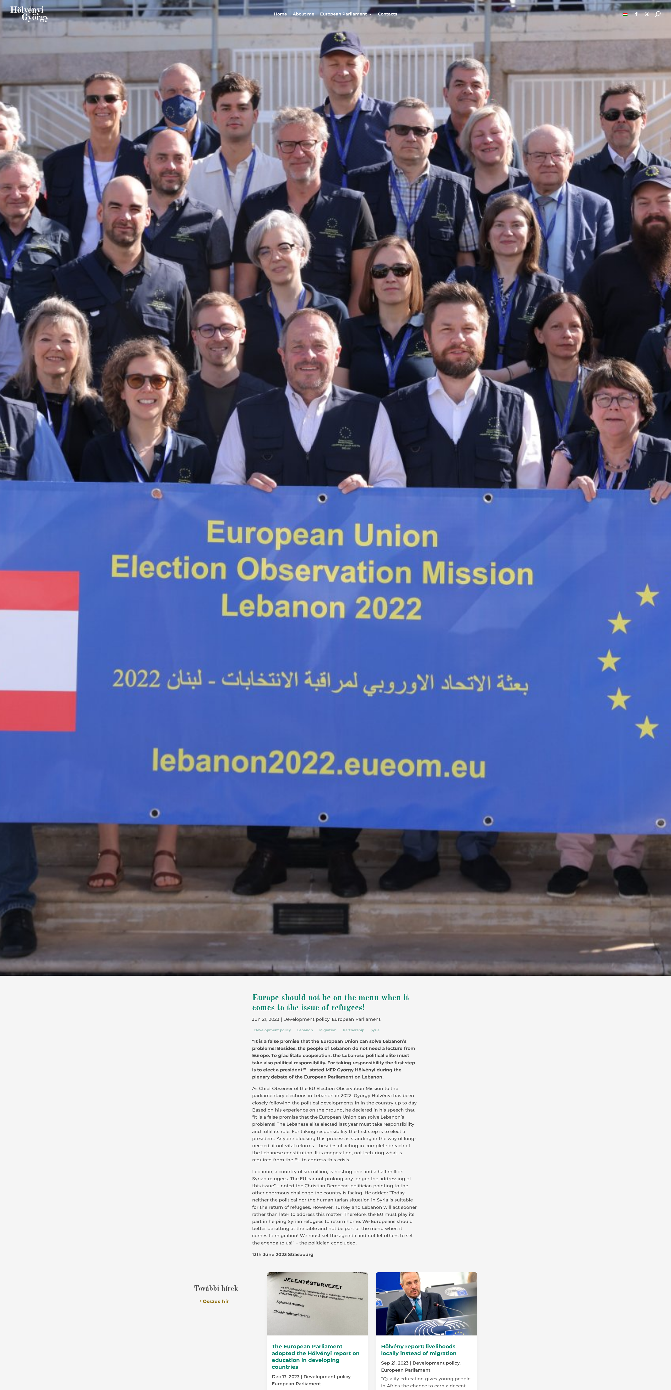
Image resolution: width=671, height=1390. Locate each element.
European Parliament (343, 14)
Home (280, 14)
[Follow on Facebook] (636, 14)
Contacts (387, 14)
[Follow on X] (647, 14)
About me (303, 14)
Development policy (306, 1019)
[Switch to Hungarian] (625, 14)
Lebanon (305, 1030)
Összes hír (216, 1301)
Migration (328, 1030)
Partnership (353, 1030)
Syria (375, 1030)
